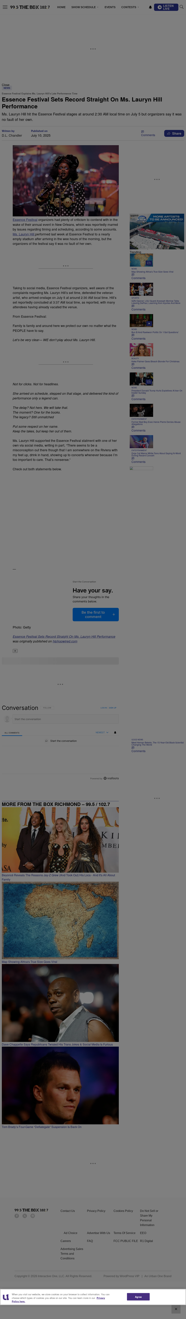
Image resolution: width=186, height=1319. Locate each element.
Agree (138, 1296)
